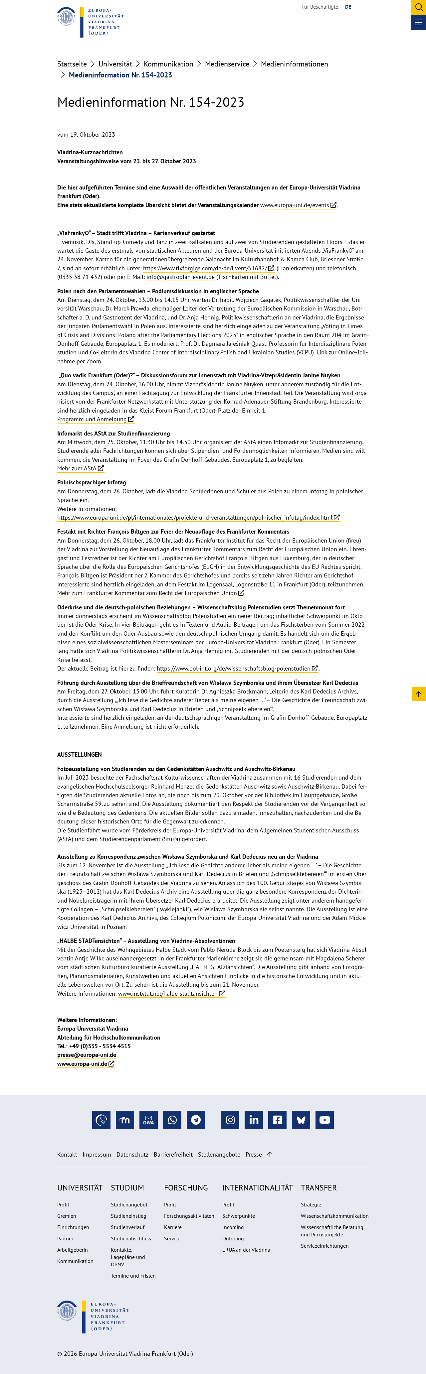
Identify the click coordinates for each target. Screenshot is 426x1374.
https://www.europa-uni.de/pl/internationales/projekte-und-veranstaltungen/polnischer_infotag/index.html (194, 517)
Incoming (233, 1227)
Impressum (97, 1154)
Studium (127, 1188)
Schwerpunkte (238, 1215)
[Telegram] (196, 1120)
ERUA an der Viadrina (246, 1249)
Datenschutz (132, 1154)
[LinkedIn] (254, 1120)
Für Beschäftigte (320, 6)
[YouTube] (325, 1120)
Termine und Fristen (133, 1275)
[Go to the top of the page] (269, 1154)
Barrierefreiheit (173, 1154)
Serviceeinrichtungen (325, 1245)
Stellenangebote (219, 1154)
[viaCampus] (101, 1120)
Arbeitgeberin (72, 1249)
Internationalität (257, 1188)
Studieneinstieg (128, 1215)
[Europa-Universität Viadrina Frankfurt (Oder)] (90, 22)
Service (172, 1238)
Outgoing (233, 1238)
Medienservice (227, 63)
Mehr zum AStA (77, 468)
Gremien (66, 1215)
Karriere (173, 1227)
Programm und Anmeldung (92, 419)
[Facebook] (277, 1120)
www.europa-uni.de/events (294, 205)
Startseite (72, 63)
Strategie (311, 1204)
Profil (63, 1204)
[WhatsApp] (172, 1120)
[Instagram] (230, 1120)
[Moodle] (125, 1120)
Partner (65, 1238)
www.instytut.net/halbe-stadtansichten (168, 993)
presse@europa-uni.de (86, 1055)
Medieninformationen (294, 63)
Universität (115, 63)
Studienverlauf (127, 1227)
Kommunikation (168, 63)
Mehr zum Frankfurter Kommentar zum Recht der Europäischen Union (147, 593)
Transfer (319, 1188)
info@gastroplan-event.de (180, 277)
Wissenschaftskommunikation (335, 1215)
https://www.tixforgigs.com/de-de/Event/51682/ (205, 268)
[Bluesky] (301, 1120)
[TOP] (419, 693)
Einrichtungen (73, 1227)
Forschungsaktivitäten (189, 1215)
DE (348, 6)
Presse (254, 1154)
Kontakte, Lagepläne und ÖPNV (128, 1257)
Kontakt (67, 1154)
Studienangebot (129, 1204)
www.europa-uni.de (82, 1063)
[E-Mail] (148, 1120)
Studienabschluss (131, 1238)
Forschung (186, 1188)
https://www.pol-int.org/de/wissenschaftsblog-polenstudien (234, 668)
